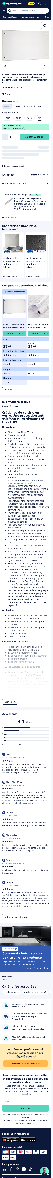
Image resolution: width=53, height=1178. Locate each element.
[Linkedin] (4, 1169)
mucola (13, 217)
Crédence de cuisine (12, 980)
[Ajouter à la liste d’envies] (46, 66)
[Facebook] (11, 1169)
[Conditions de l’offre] (47, 127)
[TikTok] (30, 1169)
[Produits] (3, 11)
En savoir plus (30, 1123)
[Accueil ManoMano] (14, 4)
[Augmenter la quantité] (15, 137)
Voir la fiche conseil (36, 968)
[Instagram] (24, 1169)
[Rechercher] (9, 10)
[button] (25, 201)
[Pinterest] (17, 1169)
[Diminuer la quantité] (5, 137)
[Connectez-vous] (39, 4)
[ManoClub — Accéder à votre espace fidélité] (31, 4)
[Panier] (46, 4)
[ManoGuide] (44, 1171)
